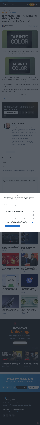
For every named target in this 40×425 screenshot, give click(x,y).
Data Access (20, 229)
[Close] (38, 195)
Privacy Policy (26, 229)
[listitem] (20, 209)
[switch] (33, 211)
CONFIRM (12, 226)
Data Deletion (14, 229)
